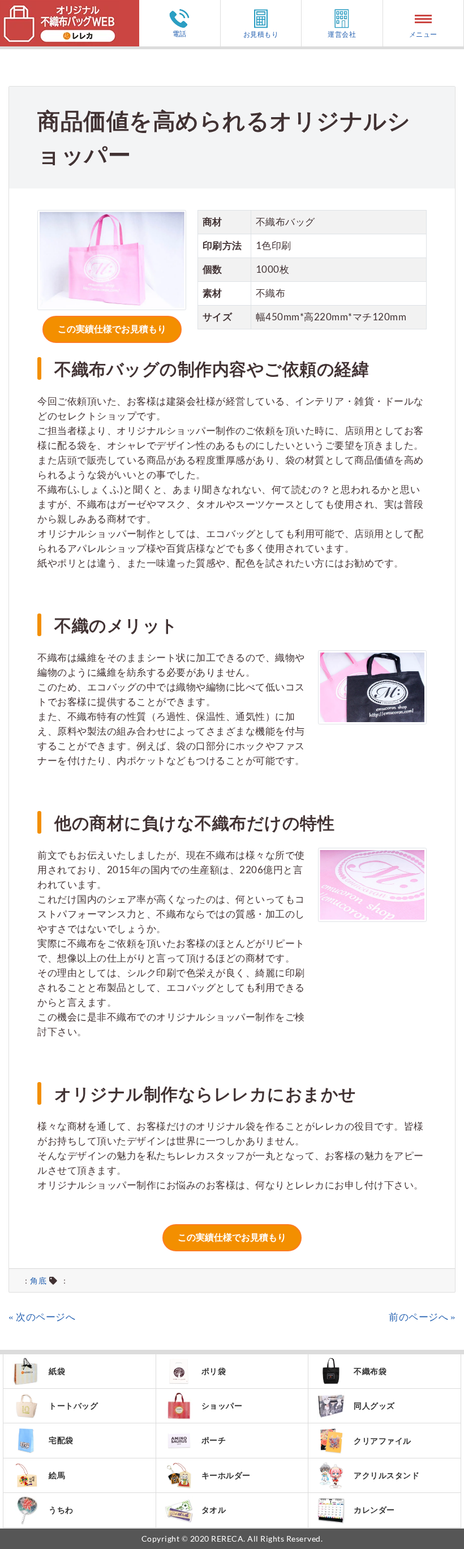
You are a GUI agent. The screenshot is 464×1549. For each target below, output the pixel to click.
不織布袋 (370, 1371)
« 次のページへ (41, 1317)
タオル (213, 1509)
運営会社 (342, 34)
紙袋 (57, 1371)
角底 (38, 1280)
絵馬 (57, 1475)
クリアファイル (382, 1440)
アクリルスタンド (386, 1475)
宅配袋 (61, 1440)
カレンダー (374, 1509)
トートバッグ (73, 1405)
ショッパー (222, 1405)
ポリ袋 (213, 1371)
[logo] (59, 7)
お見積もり (261, 34)
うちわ (61, 1509)
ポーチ (213, 1440)
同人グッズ (374, 1405)
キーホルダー (226, 1475)
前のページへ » (422, 1317)
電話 (180, 33)
